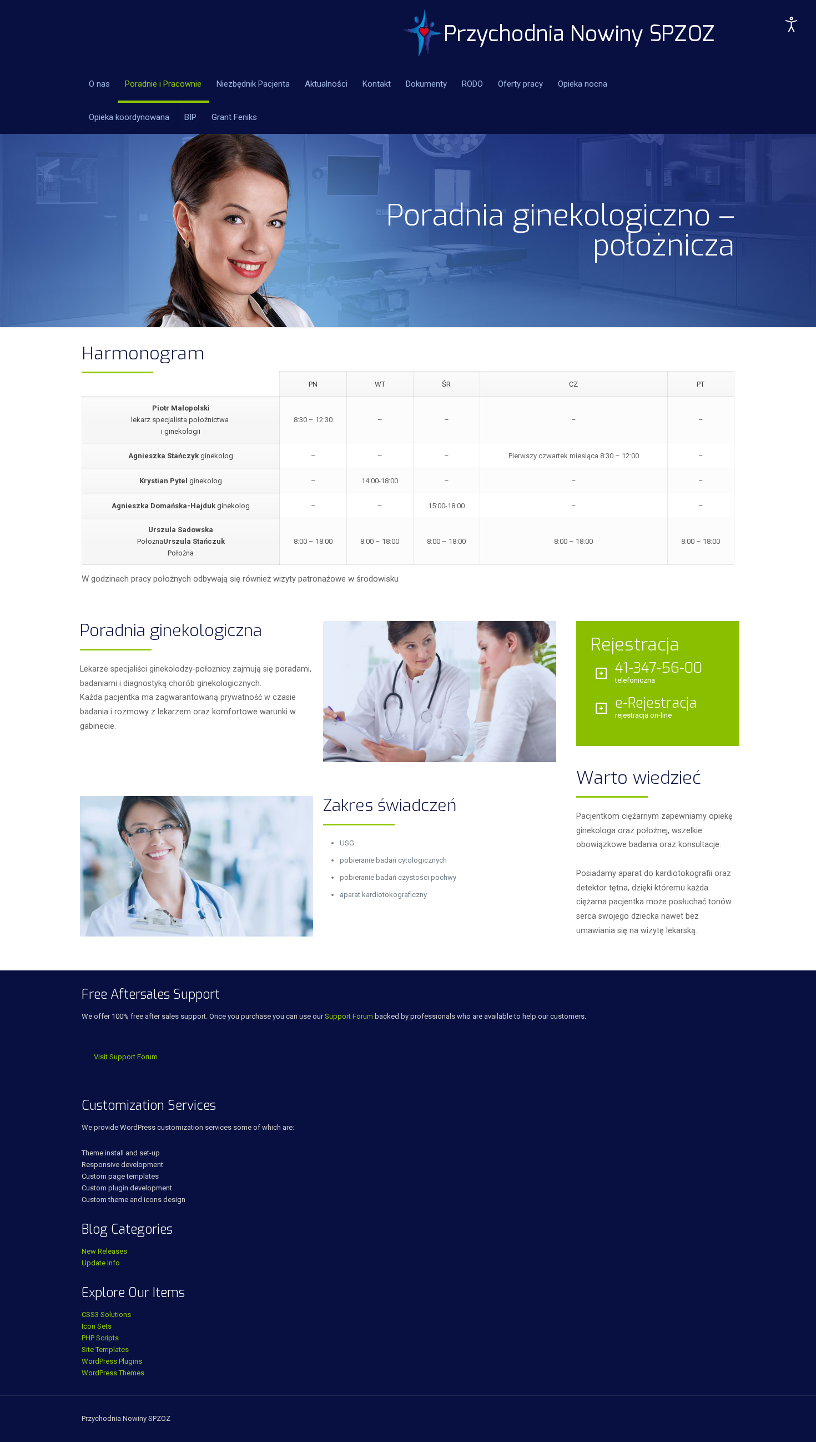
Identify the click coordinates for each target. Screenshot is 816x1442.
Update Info (101, 1263)
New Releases (104, 1251)
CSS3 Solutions (106, 1314)
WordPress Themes (113, 1373)
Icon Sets (97, 1326)
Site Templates (105, 1349)
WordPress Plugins (112, 1361)
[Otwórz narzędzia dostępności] (791, 24)
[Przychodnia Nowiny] (559, 33)
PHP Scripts (100, 1338)
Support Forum (349, 1016)
